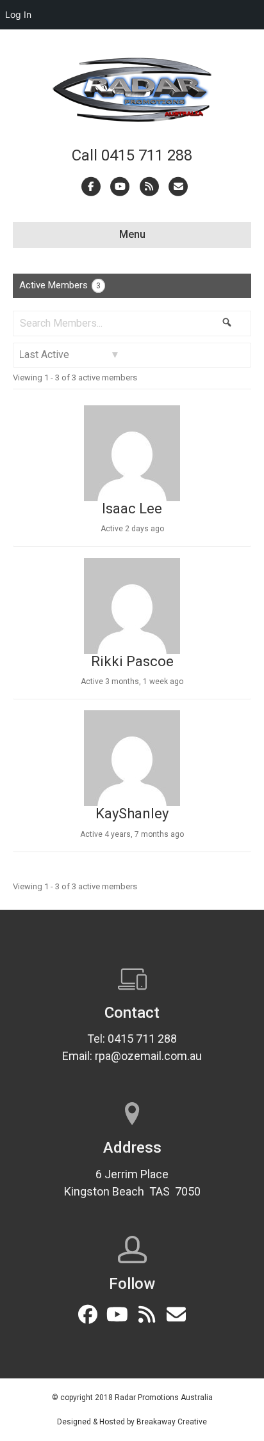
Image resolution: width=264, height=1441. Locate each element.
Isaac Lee (132, 509)
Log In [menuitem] (18, 14)
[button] (88, 1314)
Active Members (60, 285)
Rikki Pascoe (132, 661)
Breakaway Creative (171, 1421)
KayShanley (132, 814)
